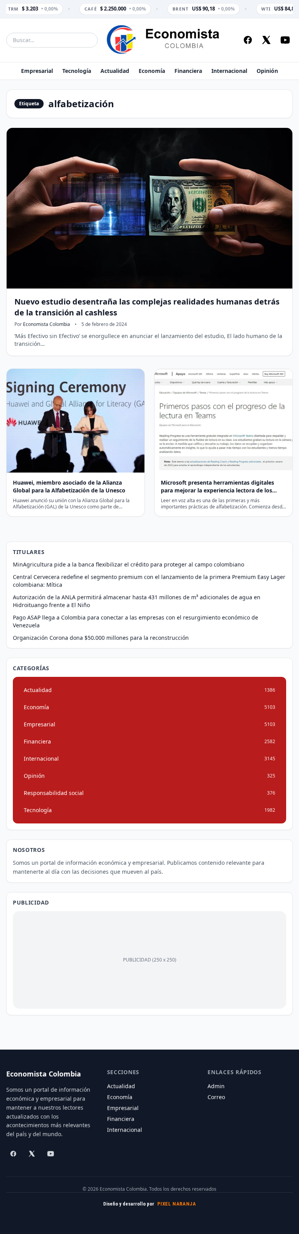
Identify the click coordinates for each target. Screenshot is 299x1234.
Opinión (267, 70)
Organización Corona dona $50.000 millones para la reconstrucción (101, 637)
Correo (216, 1097)
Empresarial (37, 70)
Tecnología (76, 70)
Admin (216, 1086)
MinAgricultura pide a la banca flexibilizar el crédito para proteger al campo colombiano (128, 564)
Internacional (229, 70)
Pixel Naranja (176, 1204)
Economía (152, 70)
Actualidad (114, 70)
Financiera (188, 70)
